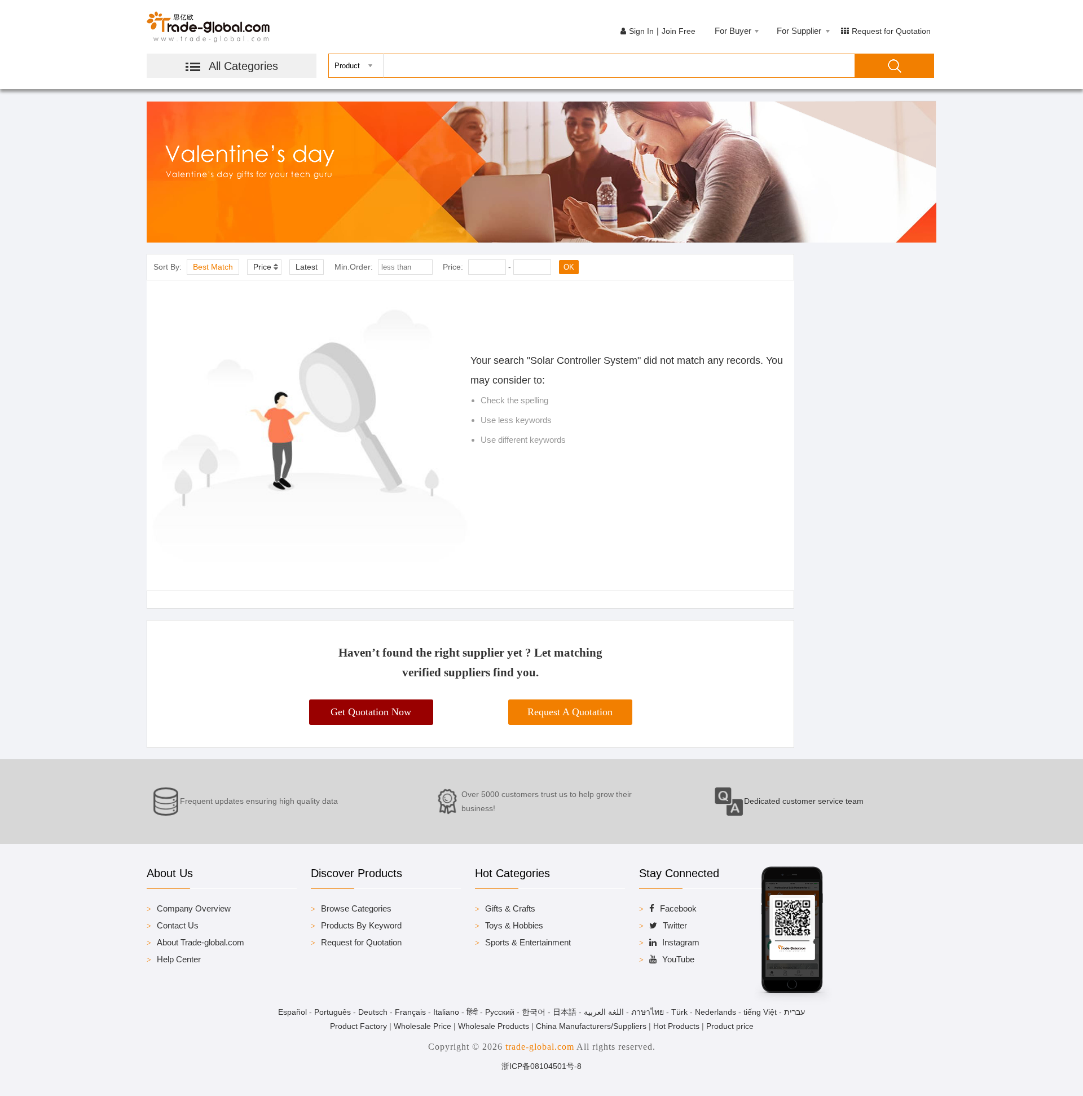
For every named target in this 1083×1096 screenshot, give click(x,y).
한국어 (533, 1011)
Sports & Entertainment (528, 942)
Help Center (179, 959)
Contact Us (178, 925)
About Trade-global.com (200, 942)
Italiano (446, 1011)
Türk (679, 1011)
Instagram (680, 942)
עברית (794, 1011)
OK (568, 267)
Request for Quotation (891, 31)
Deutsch (373, 1011)
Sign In (641, 31)
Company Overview (194, 908)
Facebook (678, 908)
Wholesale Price (422, 1026)
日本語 (564, 1011)
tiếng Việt (760, 1011)
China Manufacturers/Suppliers (591, 1026)
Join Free (678, 31)
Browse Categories (356, 908)
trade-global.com (539, 1046)
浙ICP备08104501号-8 (541, 1066)
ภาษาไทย (647, 1011)
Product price (730, 1026)
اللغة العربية (604, 1011)
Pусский (499, 1011)
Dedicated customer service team (804, 801)
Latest (307, 266)
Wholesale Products (493, 1026)
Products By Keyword (361, 925)
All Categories (243, 66)
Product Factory (358, 1026)
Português (332, 1011)
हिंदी (472, 1011)
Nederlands (715, 1011)
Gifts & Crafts (510, 908)
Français (410, 1011)
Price (262, 266)
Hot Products (676, 1026)
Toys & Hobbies (514, 925)
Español (292, 1011)
